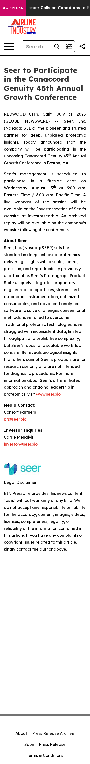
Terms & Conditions (45, 755)
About (21, 733)
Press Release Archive (53, 733)
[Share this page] (82, 46)
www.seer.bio (48, 394)
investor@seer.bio (21, 444)
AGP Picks (13, 8)
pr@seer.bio (15, 419)
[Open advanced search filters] (69, 46)
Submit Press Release (45, 744)
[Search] (57, 46)
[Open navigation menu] (9, 46)
